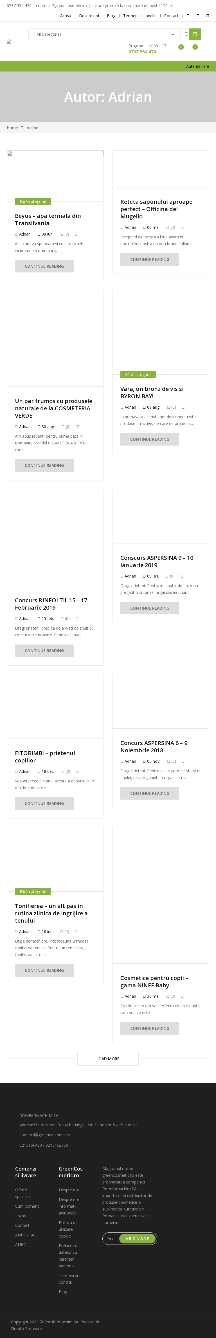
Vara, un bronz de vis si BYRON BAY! (152, 392)
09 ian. (152, 576)
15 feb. (47, 618)
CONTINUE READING (44, 266)
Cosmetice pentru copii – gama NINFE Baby (154, 981)
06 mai (152, 227)
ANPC (20, 1244)
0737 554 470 (142, 51)
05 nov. (153, 761)
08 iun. (46, 234)
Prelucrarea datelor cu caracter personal (69, 1255)
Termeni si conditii (68, 1279)
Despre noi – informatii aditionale (70, 1206)
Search (195, 34)
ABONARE (138, 1238)
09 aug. (153, 407)
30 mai (152, 996)
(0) (66, 234)
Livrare (21, 1215)
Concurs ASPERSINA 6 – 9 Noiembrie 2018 (153, 746)
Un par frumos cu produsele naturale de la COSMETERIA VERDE (53, 408)
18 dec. (47, 771)
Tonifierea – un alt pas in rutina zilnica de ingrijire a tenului (51, 913)
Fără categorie (33, 201)
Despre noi (69, 1189)
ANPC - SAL (26, 1235)
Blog (63, 1291)
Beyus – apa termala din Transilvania (48, 219)
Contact (22, 1225)
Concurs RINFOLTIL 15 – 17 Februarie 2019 (51, 603)
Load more (108, 1058)
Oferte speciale (22, 1193)
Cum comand (27, 1206)
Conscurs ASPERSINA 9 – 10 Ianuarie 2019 (156, 561)
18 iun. (46, 931)
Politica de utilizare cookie (68, 1229)
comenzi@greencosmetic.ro (44, 1134)
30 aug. (47, 426)
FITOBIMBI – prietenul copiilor (45, 756)
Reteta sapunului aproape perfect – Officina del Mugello (156, 209)
